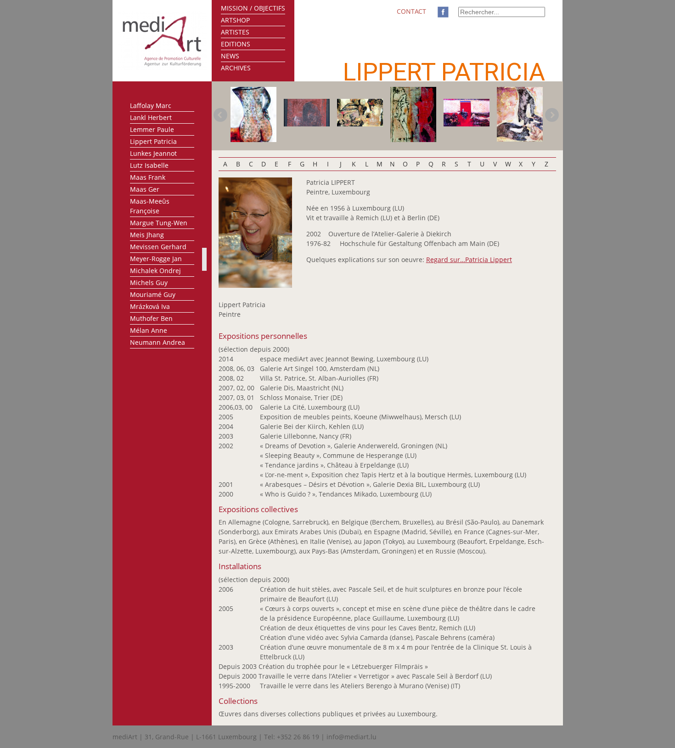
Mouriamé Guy (152, 294)
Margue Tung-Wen (158, 222)
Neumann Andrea (157, 342)
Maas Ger (144, 189)
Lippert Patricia (153, 141)
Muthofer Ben (151, 318)
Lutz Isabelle (149, 165)
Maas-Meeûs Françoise (149, 206)
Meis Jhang (147, 234)
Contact (411, 11)
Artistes (235, 32)
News (230, 55)
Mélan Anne (148, 330)
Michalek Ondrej (155, 270)
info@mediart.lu (351, 736)
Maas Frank (147, 177)
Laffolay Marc (150, 105)
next (552, 115)
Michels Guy (149, 282)
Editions (235, 44)
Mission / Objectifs (253, 8)
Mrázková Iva (150, 306)
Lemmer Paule (152, 129)
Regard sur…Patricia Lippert (469, 259)
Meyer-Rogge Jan (156, 258)
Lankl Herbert (151, 117)
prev (220, 115)
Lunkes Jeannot (153, 153)
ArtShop (235, 20)
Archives (236, 67)
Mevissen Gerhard (158, 246)
